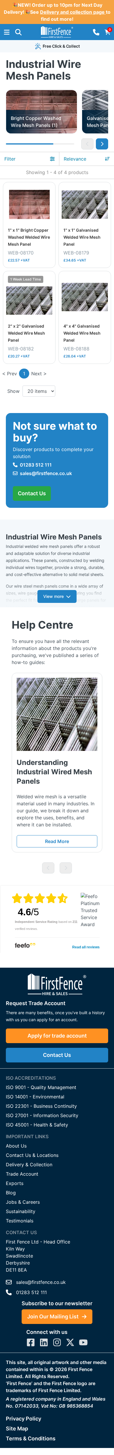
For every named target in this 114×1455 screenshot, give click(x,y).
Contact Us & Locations (32, 1155)
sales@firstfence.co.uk (46, 473)
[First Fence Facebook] (30, 1342)
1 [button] (24, 373)
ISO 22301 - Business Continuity (41, 1106)
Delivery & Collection (29, 1164)
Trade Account (22, 1174)
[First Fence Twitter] (70, 1342)
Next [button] (36, 373)
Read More (57, 841)
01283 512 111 (36, 465)
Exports (14, 1183)
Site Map (17, 1428)
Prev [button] (12, 373)
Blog (11, 1193)
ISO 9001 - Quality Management (41, 1087)
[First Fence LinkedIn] (43, 1342)
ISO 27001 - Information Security (42, 1115)
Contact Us (32, 493)
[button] (18, 32)
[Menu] (7, 32)
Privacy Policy (23, 1419)
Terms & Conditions (31, 1438)
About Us (16, 1146)
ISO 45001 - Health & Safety (37, 1125)
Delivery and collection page (73, 12)
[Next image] (102, 143)
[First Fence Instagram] (57, 1342)
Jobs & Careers (23, 1202)
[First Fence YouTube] (83, 1342)
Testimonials (19, 1221)
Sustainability (20, 1211)
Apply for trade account (57, 1036)
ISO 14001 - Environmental (35, 1097)
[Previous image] (87, 143)
